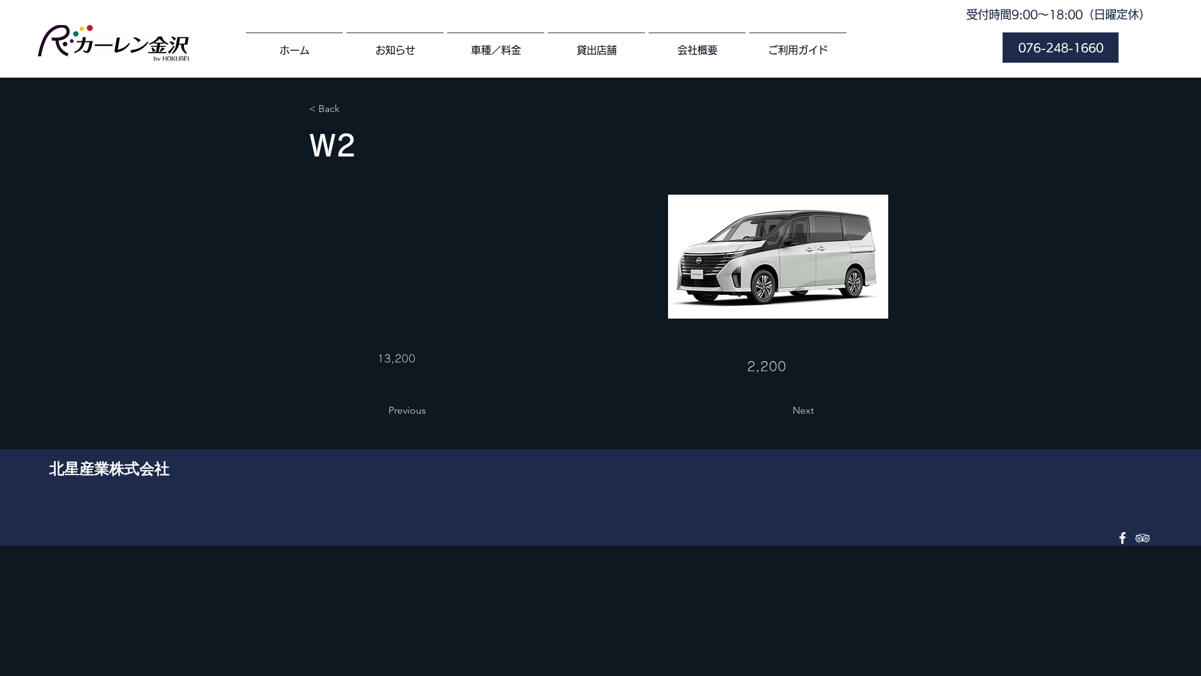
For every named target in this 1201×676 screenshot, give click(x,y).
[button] (350, 108)
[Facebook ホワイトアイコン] (1122, 538)
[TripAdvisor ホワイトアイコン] (1142, 538)
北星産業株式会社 (109, 468)
